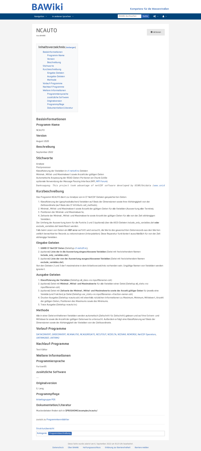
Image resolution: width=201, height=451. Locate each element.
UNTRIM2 (54, 338)
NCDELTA (111, 334)
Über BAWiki (73, 448)
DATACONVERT (43, 334)
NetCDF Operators (147, 334)
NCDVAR (122, 334)
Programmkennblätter (57, 419)
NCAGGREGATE (87, 334)
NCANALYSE (73, 334)
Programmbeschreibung (60, 433)
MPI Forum (101, 181)
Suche (145, 16)
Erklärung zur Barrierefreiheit (117, 448)
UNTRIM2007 (42, 338)
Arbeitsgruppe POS (45, 400)
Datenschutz (58, 448)
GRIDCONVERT (59, 334)
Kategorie (42, 433)
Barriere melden (142, 448)
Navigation (39, 16)
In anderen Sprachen (61, 16)
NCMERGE (132, 334)
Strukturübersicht (45, 429)
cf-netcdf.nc (73, 171)
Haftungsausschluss (92, 448)
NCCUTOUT (101, 334)
